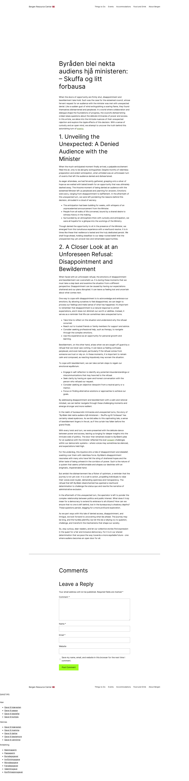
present (111, 440)
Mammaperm (10, 750)
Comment (64, 597)
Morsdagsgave (11, 762)
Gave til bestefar (12, 714)
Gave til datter (11, 733)
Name (62, 624)
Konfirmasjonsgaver (13, 772)
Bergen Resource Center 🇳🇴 (42, 6)
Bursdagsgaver (11, 756)
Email (62, 635)
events (80, 128)
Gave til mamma (11, 730)
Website (62, 646)
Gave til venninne (12, 740)
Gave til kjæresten (12, 707)
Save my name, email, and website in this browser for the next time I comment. (93, 659)
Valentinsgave (10, 769)
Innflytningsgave (12, 759)
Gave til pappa (11, 710)
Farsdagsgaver (11, 766)
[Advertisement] (94, 36)
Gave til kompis (11, 717)
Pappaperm (9, 753)
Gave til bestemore (13, 736)
